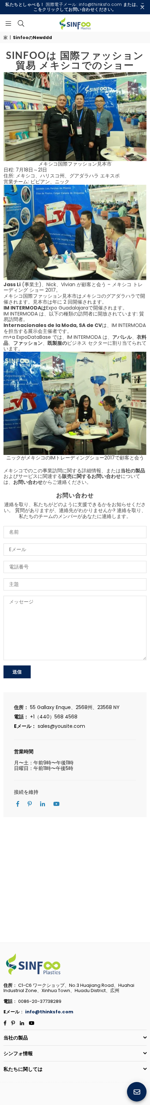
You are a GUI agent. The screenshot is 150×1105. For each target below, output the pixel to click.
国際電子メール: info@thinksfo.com (75, 6)
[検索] (21, 23)
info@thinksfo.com (49, 1011)
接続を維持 (26, 792)
